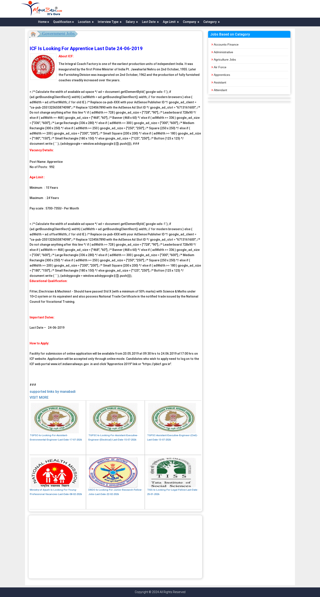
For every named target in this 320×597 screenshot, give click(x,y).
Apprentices (222, 75)
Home (42, 22)
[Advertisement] (115, 546)
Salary (130, 22)
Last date (149, 22)
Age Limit (169, 22)
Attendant (220, 90)
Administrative (223, 52)
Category (210, 22)
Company (190, 22)
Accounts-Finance (226, 44)
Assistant (220, 82)
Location (84, 22)
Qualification (62, 22)
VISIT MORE (39, 397)
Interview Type (108, 22)
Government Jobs (58, 33)
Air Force (220, 67)
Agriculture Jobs (225, 59)
